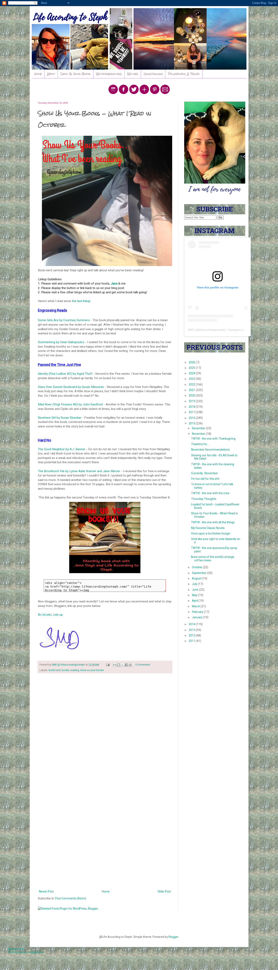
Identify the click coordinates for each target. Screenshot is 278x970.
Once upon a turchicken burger (210, 533)
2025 (192, 367)
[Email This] (115, 665)
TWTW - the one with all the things (213, 522)
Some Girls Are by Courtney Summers (64, 320)
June (195, 589)
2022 (192, 384)
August (197, 578)
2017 (192, 412)
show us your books (92, 670)
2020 (192, 395)
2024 (192, 373)
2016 (192, 417)
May (195, 595)
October (197, 567)
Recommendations (109, 74)
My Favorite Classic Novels (208, 528)
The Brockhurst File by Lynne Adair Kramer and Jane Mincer (79, 471)
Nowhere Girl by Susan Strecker (59, 417)
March (196, 606)
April (195, 600)
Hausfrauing (153, 74)
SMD (191, 329)
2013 (192, 630)
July (195, 584)
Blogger (173, 936)
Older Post (164, 891)
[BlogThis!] (119, 665)
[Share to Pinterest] (130, 665)
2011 (192, 641)
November (199, 433)
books (65, 670)
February (198, 611)
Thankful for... (200, 444)
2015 (192, 423)
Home (38, 74)
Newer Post (46, 891)
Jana (114, 283)
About (51, 74)
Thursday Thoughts (203, 498)
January (197, 617)
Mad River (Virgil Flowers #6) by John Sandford (71, 404)
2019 (192, 401)
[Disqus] (105, 729)
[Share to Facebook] (126, 665)
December (199, 428)
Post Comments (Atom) (70, 898)
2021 (192, 390)
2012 (192, 635)
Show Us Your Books (75, 74)
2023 (192, 378)
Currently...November (204, 473)
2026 (192, 362)
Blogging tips (16, 948)
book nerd (54, 670)
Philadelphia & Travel (184, 74)
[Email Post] (107, 664)
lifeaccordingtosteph (211, 329)
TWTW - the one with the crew (210, 493)
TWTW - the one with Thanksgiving (213, 438)
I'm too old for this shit (205, 478)
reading (74, 670)
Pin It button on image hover (26, 952)
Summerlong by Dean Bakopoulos (61, 342)
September (199, 573)
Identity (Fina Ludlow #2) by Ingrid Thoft (65, 374)
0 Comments (142, 664)
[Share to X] (122, 665)
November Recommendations (210, 449)
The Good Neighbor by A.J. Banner (62, 449)
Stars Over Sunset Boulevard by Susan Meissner (71, 387)
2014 (192, 624)
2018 (192, 406)
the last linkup (81, 301)
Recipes (132, 74)
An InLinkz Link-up (50, 614)
